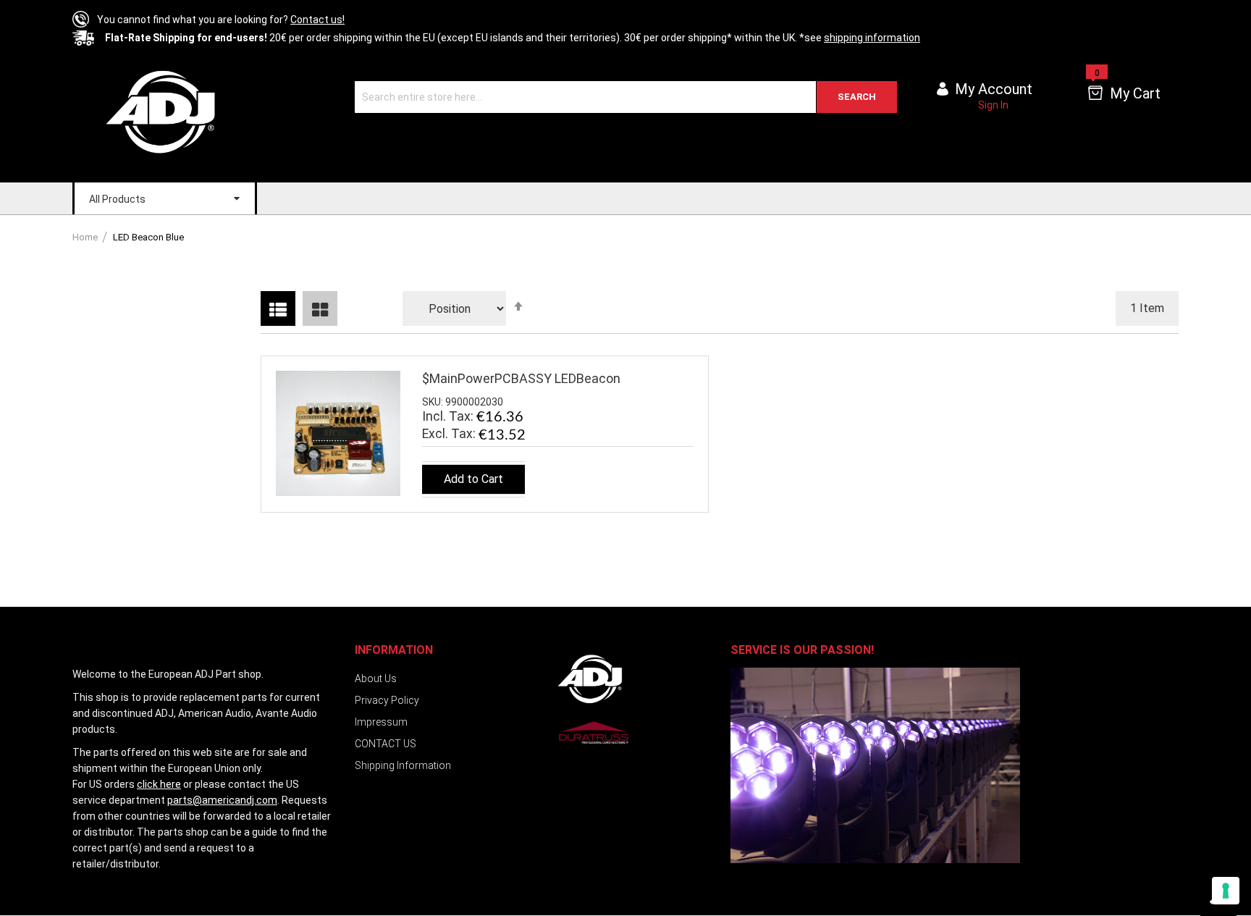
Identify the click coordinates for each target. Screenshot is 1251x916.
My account (993, 89)
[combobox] (626, 97)
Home (86, 237)
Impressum (381, 722)
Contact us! (317, 19)
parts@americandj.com (222, 800)
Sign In (993, 105)
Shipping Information (403, 765)
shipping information (872, 37)
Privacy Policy (387, 700)
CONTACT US (385, 743)
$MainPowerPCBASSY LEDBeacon (521, 378)
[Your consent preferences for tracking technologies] (1225, 890)
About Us (376, 678)
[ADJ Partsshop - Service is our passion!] (163, 111)
